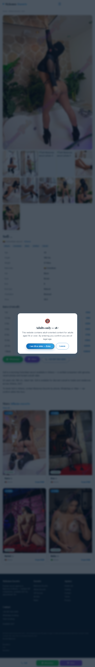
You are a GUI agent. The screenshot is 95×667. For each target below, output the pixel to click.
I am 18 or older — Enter (40, 346)
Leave (62, 346)
